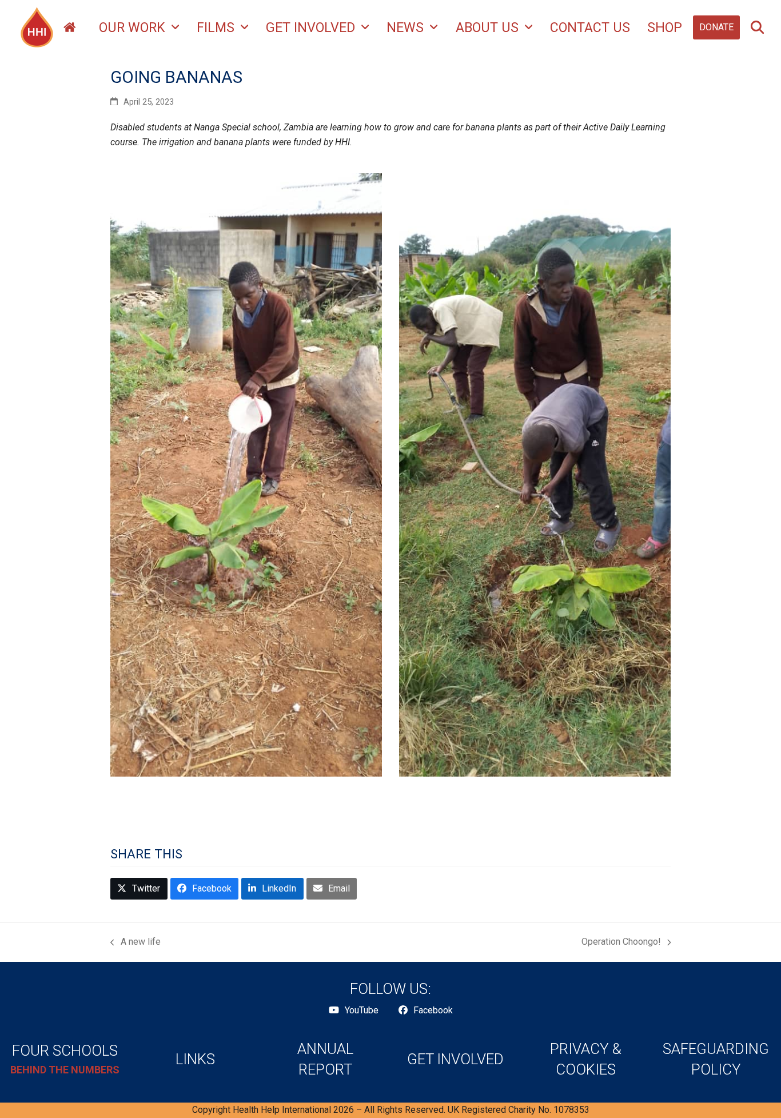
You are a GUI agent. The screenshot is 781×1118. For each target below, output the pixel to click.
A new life (135, 942)
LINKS (195, 1059)
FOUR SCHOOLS (65, 1050)
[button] (757, 27)
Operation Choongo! (621, 942)
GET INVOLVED (455, 1059)
